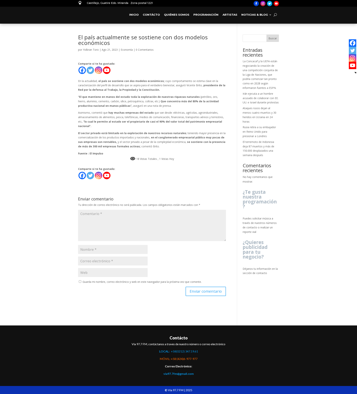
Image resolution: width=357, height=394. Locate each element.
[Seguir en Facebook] (256, 3)
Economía (127, 49)
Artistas (230, 14)
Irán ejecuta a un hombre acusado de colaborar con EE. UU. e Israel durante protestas (261, 98)
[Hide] (355, 72)
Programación (205, 14)
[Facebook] (82, 70)
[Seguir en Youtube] (276, 3)
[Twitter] (90, 70)
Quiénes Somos (176, 14)
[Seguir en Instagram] (263, 3)
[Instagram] (98, 70)
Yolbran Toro (91, 49)
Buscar (272, 38)
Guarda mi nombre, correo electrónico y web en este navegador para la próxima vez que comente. (142, 282)
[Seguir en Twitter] (269, 3)
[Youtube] (106, 70)
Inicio (134, 14)
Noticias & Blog (254, 14)
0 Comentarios (145, 49)
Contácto (151, 14)
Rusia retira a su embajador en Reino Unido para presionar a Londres (259, 131)
